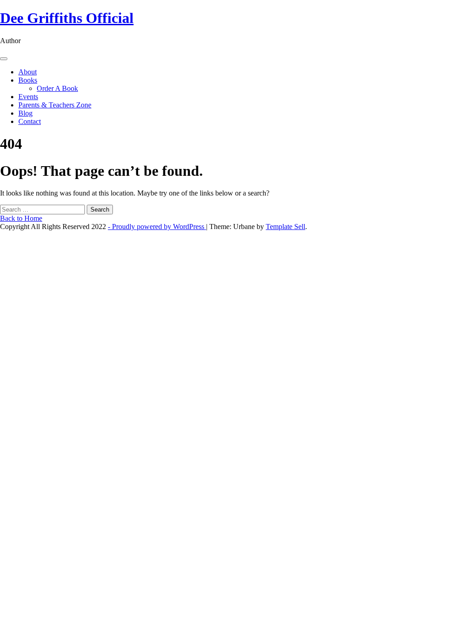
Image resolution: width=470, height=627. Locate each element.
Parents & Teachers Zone (54, 105)
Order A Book (57, 88)
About (27, 72)
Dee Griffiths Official (67, 18)
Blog (25, 113)
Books (27, 80)
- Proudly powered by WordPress (157, 226)
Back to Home (21, 218)
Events (28, 97)
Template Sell (285, 226)
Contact (29, 121)
